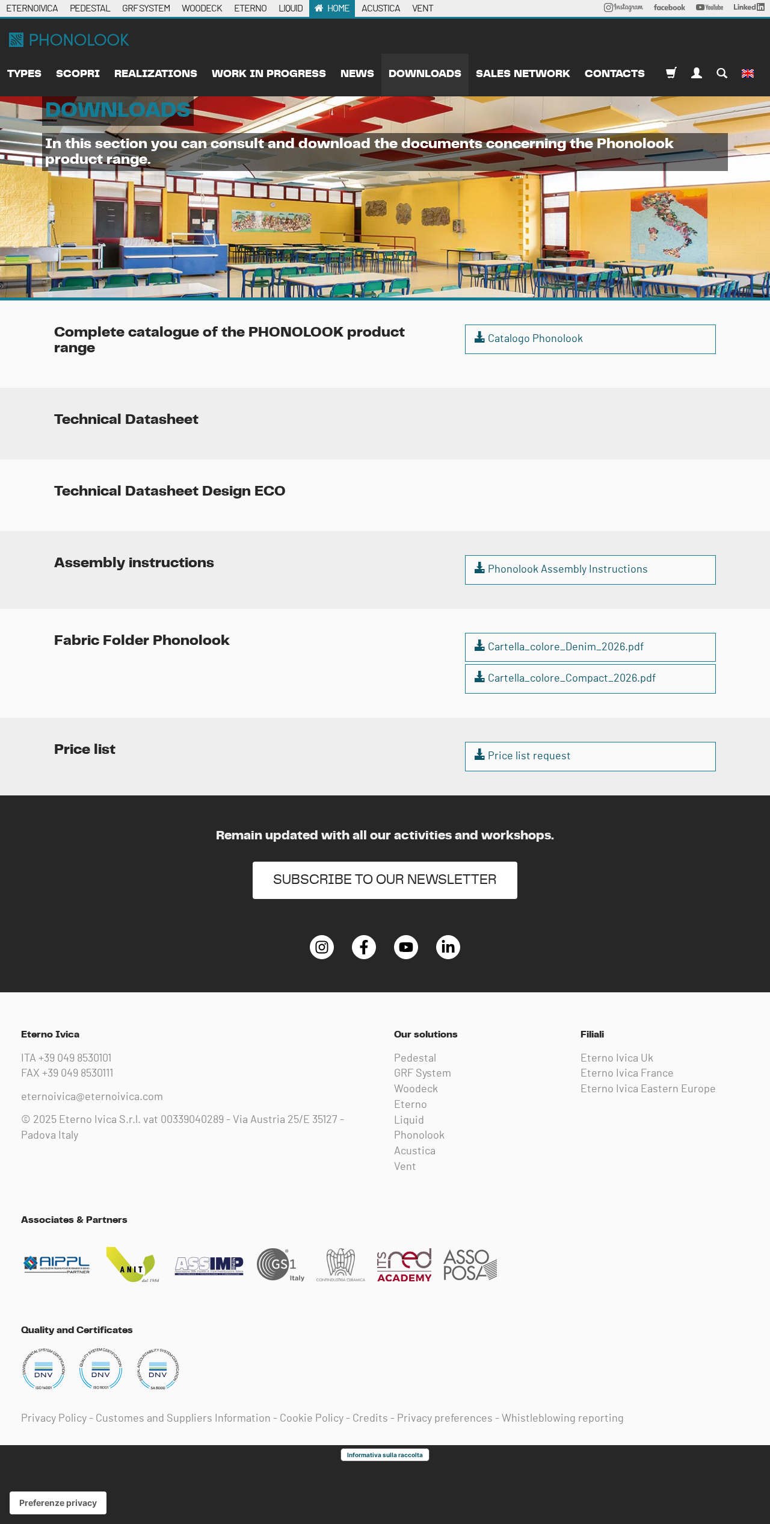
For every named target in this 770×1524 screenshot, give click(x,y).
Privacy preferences (445, 1418)
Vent (405, 1167)
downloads (425, 74)
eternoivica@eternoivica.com (92, 1097)
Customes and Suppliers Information (183, 1418)
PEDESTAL (90, 8)
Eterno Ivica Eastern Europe (648, 1089)
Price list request (528, 756)
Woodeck (416, 1089)
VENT (422, 8)
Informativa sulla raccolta (385, 1454)
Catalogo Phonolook (534, 339)
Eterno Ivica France (627, 1073)
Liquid (409, 1120)
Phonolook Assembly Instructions (566, 569)
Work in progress (269, 74)
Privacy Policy (54, 1418)
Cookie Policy (311, 1418)
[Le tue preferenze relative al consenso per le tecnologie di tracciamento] (58, 1502)
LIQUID (291, 8)
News (357, 74)
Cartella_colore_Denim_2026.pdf (564, 647)
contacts (615, 74)
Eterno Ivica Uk (617, 1058)
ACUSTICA (381, 8)
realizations (155, 74)
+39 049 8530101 (74, 1058)
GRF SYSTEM (146, 8)
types (24, 74)
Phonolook (419, 1135)
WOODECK (202, 8)
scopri (78, 74)
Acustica (415, 1151)
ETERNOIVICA (32, 8)
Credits (370, 1418)
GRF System (422, 1073)
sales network (523, 74)
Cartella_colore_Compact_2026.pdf (570, 678)
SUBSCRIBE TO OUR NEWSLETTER (385, 880)
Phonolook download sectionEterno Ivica (69, 40)
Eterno (410, 1104)
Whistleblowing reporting (563, 1418)
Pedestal (415, 1058)
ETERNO (250, 8)
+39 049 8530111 (77, 1073)
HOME (338, 8)
